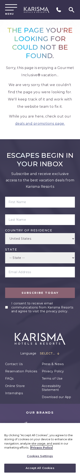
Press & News (53, 364)
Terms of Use (52, 378)
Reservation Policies (21, 371)
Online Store (15, 386)
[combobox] (50, 353)
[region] (40, 449)
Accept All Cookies (40, 468)
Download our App (56, 397)
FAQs (9, 378)
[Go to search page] (71, 9)
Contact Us (14, 364)
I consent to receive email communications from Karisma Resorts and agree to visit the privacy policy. (42, 307)
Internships (14, 393)
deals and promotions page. (40, 124)
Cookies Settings (40, 456)
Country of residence (28, 230)
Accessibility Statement (51, 388)
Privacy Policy (53, 371)
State (11, 249)
